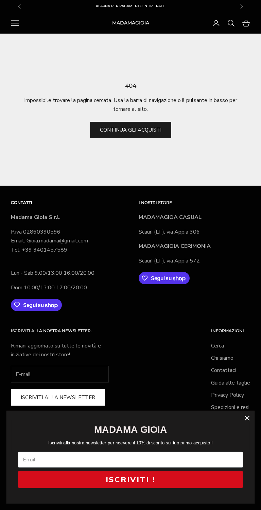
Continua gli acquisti (130, 129)
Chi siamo (222, 358)
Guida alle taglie (230, 383)
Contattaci (223, 370)
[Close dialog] (247, 418)
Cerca (217, 346)
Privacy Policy (227, 395)
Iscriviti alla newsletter (58, 397)
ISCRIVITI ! (130, 479)
